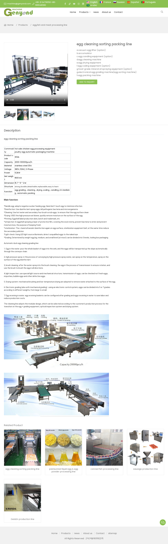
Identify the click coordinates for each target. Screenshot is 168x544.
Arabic (93, 5)
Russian (121, 2)
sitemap (112, 533)
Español (135, 2)
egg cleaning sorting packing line (22, 469)
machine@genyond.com (19, 3)
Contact (118, 12)
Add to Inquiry (86, 82)
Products (83, 12)
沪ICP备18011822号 (95, 538)
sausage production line (145, 469)
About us (106, 12)
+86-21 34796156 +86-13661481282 (45, 3)
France (107, 2)
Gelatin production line (22, 519)
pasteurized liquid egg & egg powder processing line (63, 470)
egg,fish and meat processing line (50, 24)
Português (150, 2)
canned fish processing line (105, 469)
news (96, 12)
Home (73, 12)
